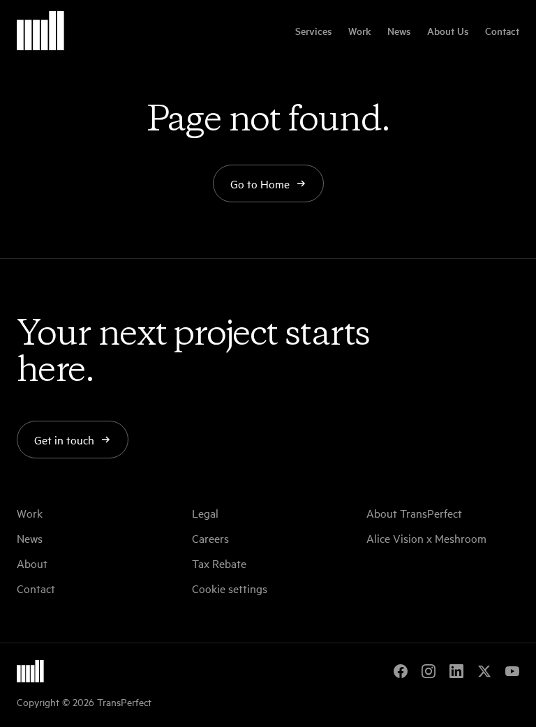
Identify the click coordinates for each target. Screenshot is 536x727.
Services (313, 31)
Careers (210, 538)
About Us (447, 31)
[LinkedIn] (456, 671)
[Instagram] (429, 671)
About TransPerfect (414, 512)
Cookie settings (229, 588)
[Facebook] (401, 671)
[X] (484, 671)
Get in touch (64, 439)
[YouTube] (512, 671)
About (32, 563)
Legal (205, 512)
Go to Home (260, 183)
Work (359, 31)
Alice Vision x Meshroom (426, 538)
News (398, 31)
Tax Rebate (219, 563)
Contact (502, 31)
